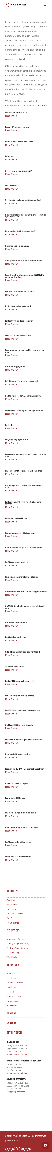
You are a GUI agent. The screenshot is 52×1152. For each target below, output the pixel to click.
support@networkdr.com (17, 1054)
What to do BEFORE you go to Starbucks (19, 725)
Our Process (12, 918)
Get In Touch (14, 1032)
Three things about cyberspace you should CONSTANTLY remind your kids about (24, 276)
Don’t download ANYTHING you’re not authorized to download (23, 502)
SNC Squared (13, 922)
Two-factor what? (11, 185)
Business (11, 973)
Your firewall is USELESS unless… (16, 622)
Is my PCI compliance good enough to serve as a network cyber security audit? (25, 215)
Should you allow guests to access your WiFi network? (24, 260)
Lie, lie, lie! (9, 425)
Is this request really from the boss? (18, 306)
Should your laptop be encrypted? (17, 245)
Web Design (12, 957)
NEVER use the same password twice (18, 335)
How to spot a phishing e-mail (15, 798)
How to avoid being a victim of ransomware (20, 812)
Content (11, 1013)
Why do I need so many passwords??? (18, 170)
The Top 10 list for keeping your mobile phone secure (24, 410)
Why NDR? (12, 904)
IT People (11, 991)
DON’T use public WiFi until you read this (19, 695)
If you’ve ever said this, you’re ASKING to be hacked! (23, 547)
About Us (11, 900)
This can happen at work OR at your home (20, 533)
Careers (11, 1023)
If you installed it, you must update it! (18, 754)
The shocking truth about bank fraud (18, 856)
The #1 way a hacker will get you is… (18, 842)
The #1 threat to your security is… (17, 562)
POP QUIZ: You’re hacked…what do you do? (20, 291)
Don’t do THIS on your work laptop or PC (19, 681)
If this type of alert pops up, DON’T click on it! (21, 827)
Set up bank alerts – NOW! (14, 666)
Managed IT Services (16, 939)
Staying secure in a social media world (19, 141)
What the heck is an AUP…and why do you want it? (23, 395)
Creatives (11, 978)
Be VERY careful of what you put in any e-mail (21, 381)
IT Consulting (13, 952)
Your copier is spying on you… (15, 366)
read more (11, 115)
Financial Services (15, 982)
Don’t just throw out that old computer (19, 320)
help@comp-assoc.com (16, 1091)
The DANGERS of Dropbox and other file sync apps (22, 710)
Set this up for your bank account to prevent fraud (23, 200)
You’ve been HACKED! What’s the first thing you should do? (26, 591)
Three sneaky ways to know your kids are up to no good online (24, 351)
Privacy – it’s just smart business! (17, 127)
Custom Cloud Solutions (18, 948)
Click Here (41, 105)
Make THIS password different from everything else (23, 651)
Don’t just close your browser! (15, 637)
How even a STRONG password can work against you (23, 470)
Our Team (11, 909)
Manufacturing (14, 996)
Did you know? (10, 156)
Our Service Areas (15, 913)
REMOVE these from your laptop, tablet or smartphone (24, 739)
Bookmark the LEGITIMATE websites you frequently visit (24, 768)
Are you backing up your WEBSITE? (17, 439)
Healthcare (12, 987)
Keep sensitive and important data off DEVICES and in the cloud (25, 455)
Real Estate (12, 1005)
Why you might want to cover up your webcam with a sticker (24, 486)
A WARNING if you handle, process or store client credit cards (25, 607)
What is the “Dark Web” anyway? (16, 783)
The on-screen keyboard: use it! (16, 112)
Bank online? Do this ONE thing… (16, 518)
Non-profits (12, 1001)
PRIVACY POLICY (13, 1141)
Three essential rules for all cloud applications (21, 576)
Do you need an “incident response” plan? (20, 231)
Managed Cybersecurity (18, 943)
